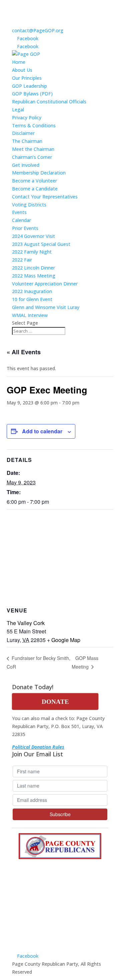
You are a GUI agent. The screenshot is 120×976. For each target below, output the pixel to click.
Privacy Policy (26, 117)
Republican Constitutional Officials (49, 101)
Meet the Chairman (33, 149)
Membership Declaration (39, 172)
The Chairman (27, 141)
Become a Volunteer (34, 180)
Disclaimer (23, 133)
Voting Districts (29, 204)
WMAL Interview (30, 315)
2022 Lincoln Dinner (33, 268)
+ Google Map (63, 640)
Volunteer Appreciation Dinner (45, 283)
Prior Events (25, 228)
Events (19, 212)
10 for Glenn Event (32, 299)
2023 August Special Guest (41, 244)
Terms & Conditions (34, 125)
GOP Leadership (29, 86)
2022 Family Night (32, 252)
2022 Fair (22, 260)
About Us (22, 70)
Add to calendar (42, 431)
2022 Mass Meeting (33, 275)
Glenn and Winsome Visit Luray (45, 307)
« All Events (24, 352)
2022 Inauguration (32, 291)
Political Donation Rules (38, 747)
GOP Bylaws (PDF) (32, 93)
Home (18, 62)
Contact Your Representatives (45, 196)
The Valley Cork (26, 623)
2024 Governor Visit (33, 236)
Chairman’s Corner (32, 157)
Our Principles (27, 78)
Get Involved (25, 165)
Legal (18, 109)
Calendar (21, 220)
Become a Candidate (35, 188)
